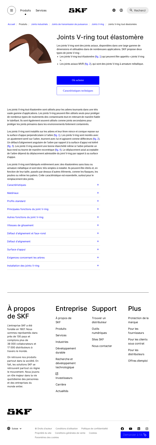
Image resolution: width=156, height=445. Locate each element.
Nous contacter (102, 346)
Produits (61, 328)
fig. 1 (98, 56)
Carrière (61, 384)
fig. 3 (10, 146)
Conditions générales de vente (70, 433)
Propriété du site (43, 433)
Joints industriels (39, 24)
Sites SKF (98, 339)
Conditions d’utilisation (67, 428)
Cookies (93, 433)
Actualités (62, 391)
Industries (62, 341)
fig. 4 (58, 149)
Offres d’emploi (138, 360)
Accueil (11, 24)
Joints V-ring (98, 24)
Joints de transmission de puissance (70, 24)
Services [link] (41, 10)
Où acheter (78, 80)
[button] (114, 10)
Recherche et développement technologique (66, 363)
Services (61, 335)
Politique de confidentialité (94, 428)
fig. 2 (87, 64)
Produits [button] (25, 10)
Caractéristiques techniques (78, 90)
